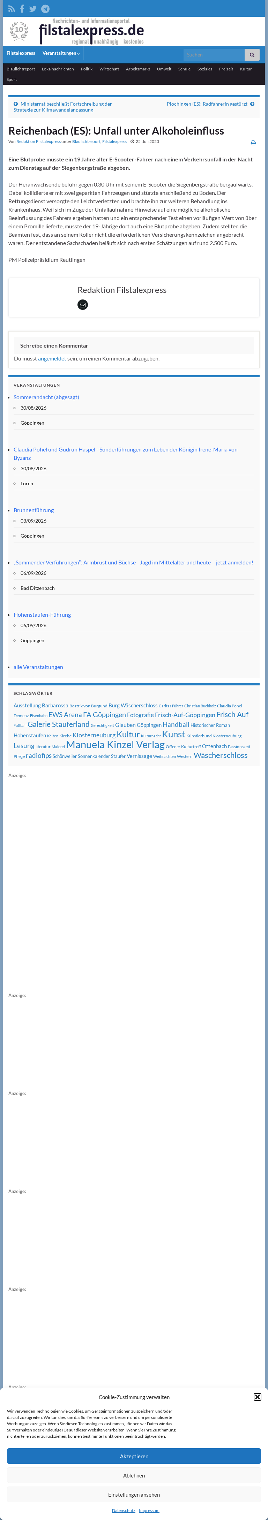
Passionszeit (239, 746)
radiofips (39, 755)
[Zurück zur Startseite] (134, 31)
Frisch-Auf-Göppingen (185, 715)
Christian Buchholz (200, 706)
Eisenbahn (38, 715)
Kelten (52, 736)
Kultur (246, 68)
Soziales (205, 68)
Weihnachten (164, 756)
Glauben (125, 724)
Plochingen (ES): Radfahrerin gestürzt (207, 104)
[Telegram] (45, 7)
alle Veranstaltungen (38, 666)
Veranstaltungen (60, 53)
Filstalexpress (21, 53)
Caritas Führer (171, 706)
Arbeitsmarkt (138, 68)
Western (185, 756)
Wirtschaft (109, 68)
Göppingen (149, 725)
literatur (43, 746)
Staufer (118, 756)
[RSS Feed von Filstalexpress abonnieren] (11, 7)
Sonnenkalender (94, 756)
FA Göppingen (104, 714)
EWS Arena (65, 715)
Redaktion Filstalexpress (38, 141)
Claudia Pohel (229, 705)
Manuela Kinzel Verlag (115, 744)
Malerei (58, 746)
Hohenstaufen (30, 735)
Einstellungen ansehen (134, 1494)
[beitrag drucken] (253, 142)
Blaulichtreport (21, 68)
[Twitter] (33, 7)
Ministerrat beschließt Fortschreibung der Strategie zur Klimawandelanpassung (63, 107)
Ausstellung (27, 705)
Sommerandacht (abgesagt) (46, 397)
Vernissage (139, 756)
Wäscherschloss (221, 755)
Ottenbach (214, 746)
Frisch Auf (232, 714)
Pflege (19, 756)
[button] (257, 1396)
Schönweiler (65, 756)
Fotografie (140, 715)
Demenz (21, 715)
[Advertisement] (60, 884)
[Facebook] (22, 7)
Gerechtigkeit (102, 725)
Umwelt (164, 68)
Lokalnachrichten (58, 68)
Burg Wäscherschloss (133, 705)
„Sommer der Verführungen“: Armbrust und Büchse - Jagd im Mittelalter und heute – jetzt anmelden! (133, 562)
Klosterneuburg (94, 735)
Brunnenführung (34, 510)
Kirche (65, 735)
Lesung (24, 746)
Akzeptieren (134, 1456)
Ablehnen (134, 1475)
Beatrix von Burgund (88, 705)
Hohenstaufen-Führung (42, 614)
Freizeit (226, 68)
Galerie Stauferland (59, 724)
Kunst (173, 733)
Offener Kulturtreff (183, 746)
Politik (86, 68)
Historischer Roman (210, 725)
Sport (12, 79)
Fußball (20, 725)
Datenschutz (123, 1510)
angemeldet (52, 358)
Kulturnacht (151, 736)
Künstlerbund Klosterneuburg (213, 735)
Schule (184, 68)
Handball (176, 724)
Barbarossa (55, 705)
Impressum (149, 1510)
